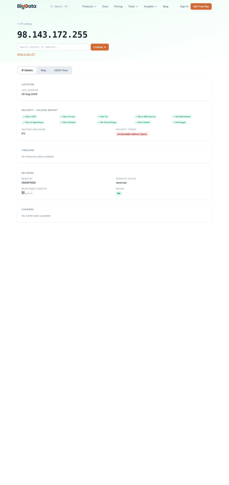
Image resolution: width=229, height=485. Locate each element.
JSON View (61, 70)
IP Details (27, 70)
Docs (105, 6)
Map (43, 70)
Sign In (184, 6)
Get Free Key (201, 6)
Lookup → (100, 46)
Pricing (118, 6)
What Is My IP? (26, 54)
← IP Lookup (24, 23)
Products (87, 6)
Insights (149, 6)
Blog (165, 6)
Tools (131, 6)
